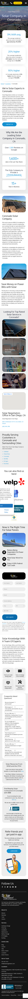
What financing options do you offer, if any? (12, 740)
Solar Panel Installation (9, 332)
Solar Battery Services (10, 350)
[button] (25, 3)
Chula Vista (7, 454)
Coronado (6, 456)
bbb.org (14, 799)
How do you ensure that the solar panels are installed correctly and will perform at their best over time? (13, 753)
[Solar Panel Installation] (22, 332)
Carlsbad (6, 451)
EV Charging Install (12, 385)
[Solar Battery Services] (22, 351)
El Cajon (6, 461)
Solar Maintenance (12, 368)
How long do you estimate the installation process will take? (14, 734)
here (22, 771)
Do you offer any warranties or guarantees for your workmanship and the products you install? (14, 716)
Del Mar (6, 459)
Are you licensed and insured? (9, 703)
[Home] (10, 897)
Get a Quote (9, 617)
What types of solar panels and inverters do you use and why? (14, 708)
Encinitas (6, 463)
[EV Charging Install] (22, 385)
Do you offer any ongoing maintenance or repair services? (13, 745)
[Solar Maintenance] (22, 368)
